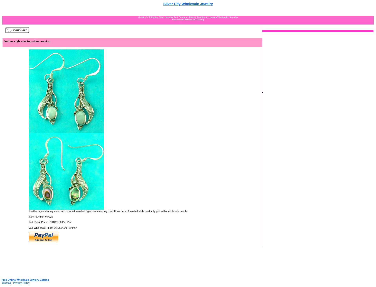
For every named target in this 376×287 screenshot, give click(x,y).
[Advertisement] (188, 7)
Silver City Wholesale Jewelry (188, 4)
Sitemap (6, 282)
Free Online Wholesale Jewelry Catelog (25, 279)
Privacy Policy (21, 282)
